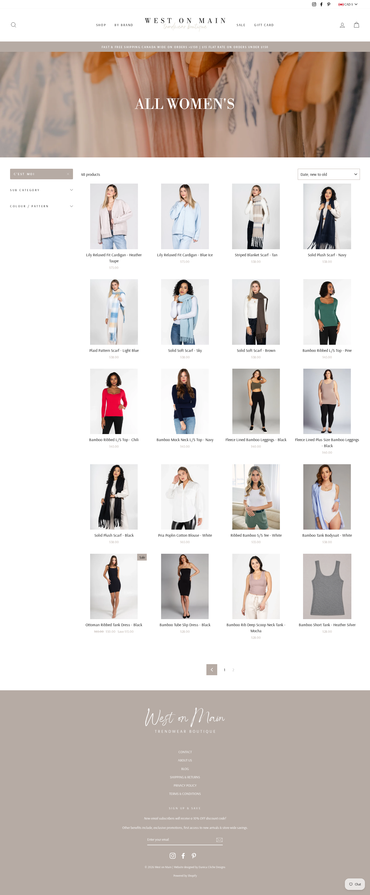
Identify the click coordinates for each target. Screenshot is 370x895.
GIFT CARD (264, 25)
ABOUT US (185, 760)
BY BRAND (124, 25)
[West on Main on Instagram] (173, 856)
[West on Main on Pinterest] (194, 856)
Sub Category (25, 190)
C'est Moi (24, 174)
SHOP (101, 25)
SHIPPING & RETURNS (185, 777)
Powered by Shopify (185, 875)
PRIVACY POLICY (185, 785)
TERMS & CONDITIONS (185, 793)
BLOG (185, 768)
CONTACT (185, 752)
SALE (241, 25)
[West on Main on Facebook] (183, 856)
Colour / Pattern (29, 206)
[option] (185, 47)
